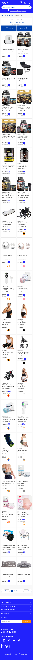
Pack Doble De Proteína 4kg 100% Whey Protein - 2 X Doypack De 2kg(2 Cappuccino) (8, 136)
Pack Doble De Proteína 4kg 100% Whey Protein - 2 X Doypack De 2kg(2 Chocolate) (24, 108)
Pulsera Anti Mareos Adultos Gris (23, 482)
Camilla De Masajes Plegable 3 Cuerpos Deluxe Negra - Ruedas (24, 79)
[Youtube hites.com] (14, 640)
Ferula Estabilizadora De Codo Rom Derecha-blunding (8, 482)
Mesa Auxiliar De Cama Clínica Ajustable (8, 223)
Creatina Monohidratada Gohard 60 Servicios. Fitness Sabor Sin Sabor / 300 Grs (8, 165)
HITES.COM (5, 613)
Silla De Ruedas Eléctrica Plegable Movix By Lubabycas (24, 223)
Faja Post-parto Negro (8, 352)
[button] (21, 2)
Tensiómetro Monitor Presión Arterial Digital (8, 50)
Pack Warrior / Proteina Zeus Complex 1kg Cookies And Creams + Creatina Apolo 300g (8, 108)
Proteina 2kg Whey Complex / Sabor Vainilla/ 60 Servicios (24, 50)
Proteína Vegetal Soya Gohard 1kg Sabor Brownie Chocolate (23, 165)
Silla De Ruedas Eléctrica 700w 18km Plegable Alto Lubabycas (24, 352)
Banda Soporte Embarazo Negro (22, 321)
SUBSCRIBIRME (26, 621)
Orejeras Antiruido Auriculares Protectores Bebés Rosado (24, 288)
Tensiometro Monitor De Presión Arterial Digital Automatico (8, 546)
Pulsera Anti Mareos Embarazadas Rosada (7, 513)
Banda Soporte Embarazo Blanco (22, 385)
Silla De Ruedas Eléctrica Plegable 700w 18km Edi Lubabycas (8, 385)
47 (21, 591)
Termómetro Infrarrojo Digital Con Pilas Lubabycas (23, 418)
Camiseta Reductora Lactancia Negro (7, 321)
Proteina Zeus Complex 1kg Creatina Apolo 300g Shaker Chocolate (24, 194)
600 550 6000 (8, 631)
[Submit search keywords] (30, 7)
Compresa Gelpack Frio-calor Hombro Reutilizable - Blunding (24, 575)
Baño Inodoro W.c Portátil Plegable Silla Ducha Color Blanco (23, 546)
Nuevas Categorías (9, 15)
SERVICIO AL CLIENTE (8, 606)
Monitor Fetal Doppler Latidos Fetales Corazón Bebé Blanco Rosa (24, 513)
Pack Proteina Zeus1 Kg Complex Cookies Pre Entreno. (8, 79)
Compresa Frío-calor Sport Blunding (7, 575)
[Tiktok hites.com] (19, 640)
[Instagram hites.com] (4, 640)
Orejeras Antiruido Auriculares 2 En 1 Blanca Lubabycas (7, 256)
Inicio (2, 15)
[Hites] (5, 3)
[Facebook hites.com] (9, 640)
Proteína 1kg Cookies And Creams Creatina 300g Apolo (8, 194)
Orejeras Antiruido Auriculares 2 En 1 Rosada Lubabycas (22, 256)
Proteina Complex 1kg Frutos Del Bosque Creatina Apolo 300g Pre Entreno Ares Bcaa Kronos (24, 136)
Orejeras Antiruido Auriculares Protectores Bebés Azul (8, 418)
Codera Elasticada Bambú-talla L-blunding (24, 451)
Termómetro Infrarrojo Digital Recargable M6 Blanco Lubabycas (8, 288)
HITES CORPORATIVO (8, 609)
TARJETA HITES (6, 602)
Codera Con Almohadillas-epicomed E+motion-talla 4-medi (8, 451)
